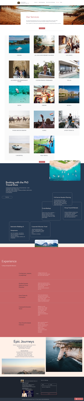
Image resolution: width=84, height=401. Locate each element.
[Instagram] (37, 393)
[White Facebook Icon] (36, 393)
